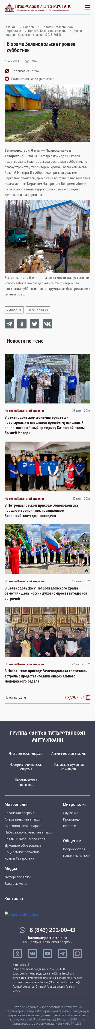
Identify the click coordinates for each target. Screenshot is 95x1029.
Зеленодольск (38, 310)
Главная (10, 27)
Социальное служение (22, 852)
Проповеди (71, 819)
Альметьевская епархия (68, 753)
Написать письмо (76, 856)
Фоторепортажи (18, 877)
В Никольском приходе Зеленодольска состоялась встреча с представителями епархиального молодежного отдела (46, 676)
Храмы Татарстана (19, 858)
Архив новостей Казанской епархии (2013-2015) (43, 33)
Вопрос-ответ (74, 849)
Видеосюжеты (16, 884)
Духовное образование (23, 845)
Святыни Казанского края (25, 839)
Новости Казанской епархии (47, 31)
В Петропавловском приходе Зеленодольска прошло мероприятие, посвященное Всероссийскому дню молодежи (41, 510)
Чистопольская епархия (26, 753)
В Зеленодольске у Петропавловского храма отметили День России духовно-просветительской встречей (46, 593)
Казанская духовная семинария (69, 767)
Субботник (14, 310)
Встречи (69, 826)
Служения (70, 813)
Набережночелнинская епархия (26, 767)
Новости (29, 27)
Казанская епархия (19, 813)
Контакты (14, 898)
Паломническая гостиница (26, 782)
